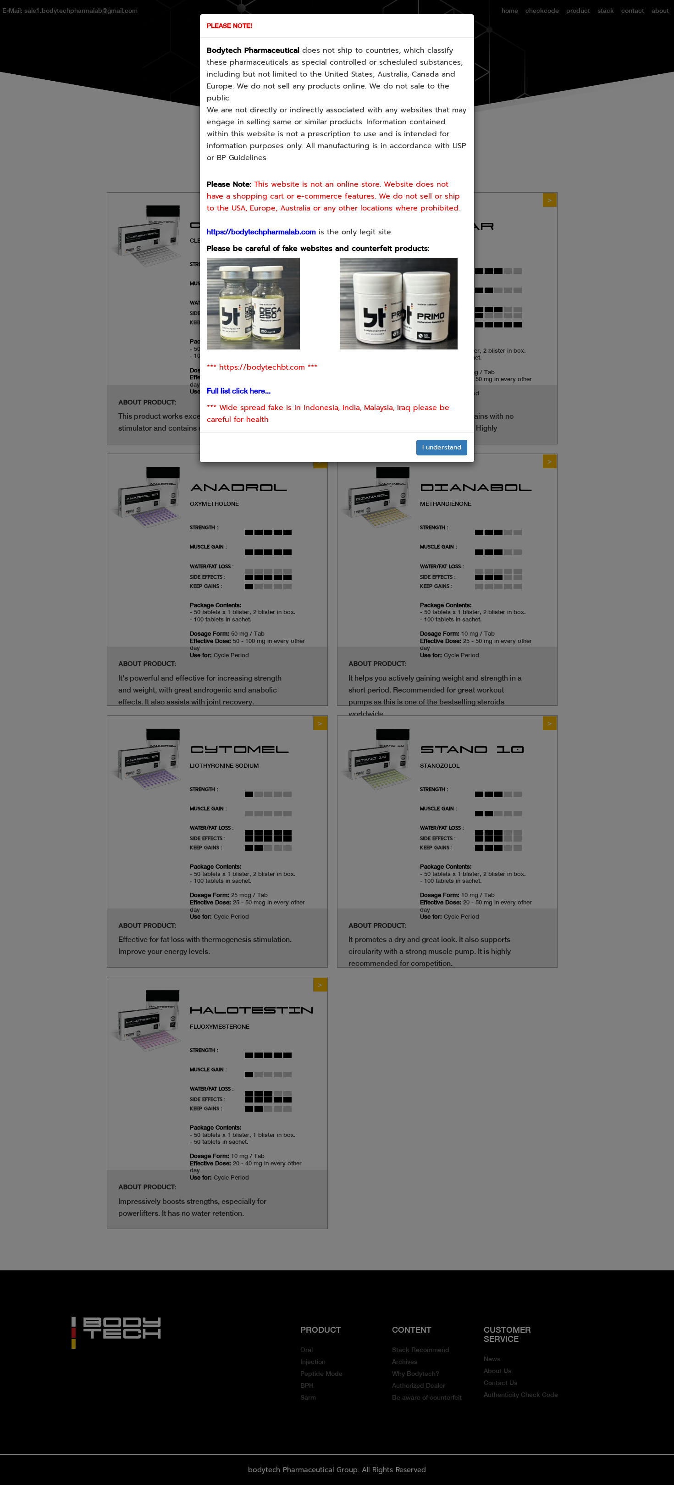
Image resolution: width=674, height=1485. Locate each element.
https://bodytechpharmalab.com (261, 231)
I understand (441, 447)
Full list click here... (239, 391)
